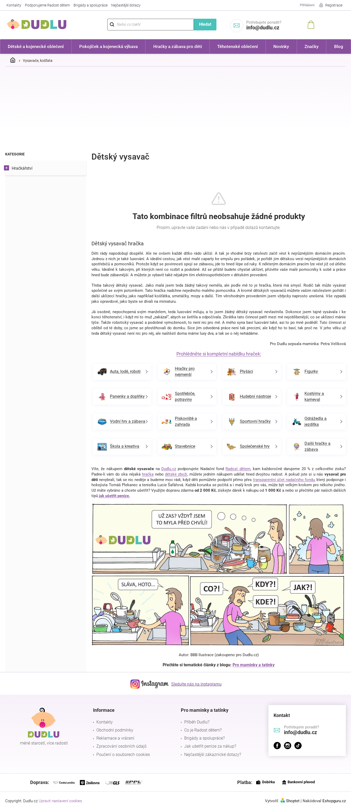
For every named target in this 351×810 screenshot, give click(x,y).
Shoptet (293, 801)
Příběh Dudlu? (196, 722)
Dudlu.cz (168, 468)
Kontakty (13, 5)
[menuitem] (35, 46)
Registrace (333, 5)
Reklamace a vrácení (115, 738)
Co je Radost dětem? (203, 730)
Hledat (205, 24)
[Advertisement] (176, 109)
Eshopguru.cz (334, 801)
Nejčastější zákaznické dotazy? (212, 754)
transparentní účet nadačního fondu (284, 479)
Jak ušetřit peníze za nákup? (210, 746)
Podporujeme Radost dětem (47, 5)
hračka (148, 474)
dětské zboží (176, 474)
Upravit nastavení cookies (60, 801)
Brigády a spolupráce (91, 5)
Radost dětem (238, 468)
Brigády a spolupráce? (204, 738)
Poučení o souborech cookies (123, 754)
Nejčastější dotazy (126, 5)
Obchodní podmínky (114, 730)
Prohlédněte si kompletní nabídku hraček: (218, 354)
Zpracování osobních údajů (121, 746)
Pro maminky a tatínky (254, 664)
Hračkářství (22, 168)
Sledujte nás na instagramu (196, 684)
